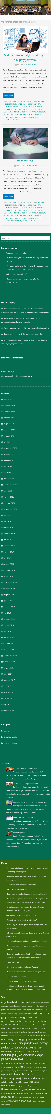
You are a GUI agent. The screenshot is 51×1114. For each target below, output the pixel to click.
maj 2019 (7, 540)
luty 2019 (7, 558)
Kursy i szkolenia (10, 737)
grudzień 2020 (9, 503)
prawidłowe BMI (16, 1067)
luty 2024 (7, 442)
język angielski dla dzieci (25, 1032)
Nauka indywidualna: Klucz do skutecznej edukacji (26, 972)
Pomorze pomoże (19, 833)
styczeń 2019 (8, 564)
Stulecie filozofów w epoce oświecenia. (21, 885)
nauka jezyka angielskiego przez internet (22, 1057)
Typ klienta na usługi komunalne (25, 784)
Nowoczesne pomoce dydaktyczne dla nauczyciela (23, 334)
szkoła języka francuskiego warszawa (26, 1086)
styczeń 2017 (8, 711)
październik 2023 (10, 448)
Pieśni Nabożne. (12, 962)
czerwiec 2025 (9, 412)
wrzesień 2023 (9, 454)
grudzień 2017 (9, 643)
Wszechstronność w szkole (16, 253)
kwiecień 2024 (9, 436)
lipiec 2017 (7, 674)
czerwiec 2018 (9, 607)
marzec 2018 (8, 625)
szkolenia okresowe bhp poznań (15, 1082)
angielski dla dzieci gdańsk (15, 1002)
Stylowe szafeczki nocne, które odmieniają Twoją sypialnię (26, 328)
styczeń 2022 (8, 479)
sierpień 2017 (8, 668)
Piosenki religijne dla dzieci (21, 114)
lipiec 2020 (7, 515)
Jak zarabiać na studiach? (16, 274)
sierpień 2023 (8, 460)
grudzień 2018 (9, 570)
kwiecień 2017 (9, 692)
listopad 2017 (8, 650)
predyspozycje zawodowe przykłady (35, 1067)
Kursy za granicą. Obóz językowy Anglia (22, 981)
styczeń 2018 (8, 637)
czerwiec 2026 (9, 405)
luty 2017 (7, 704)
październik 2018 (10, 582)
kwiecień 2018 (9, 619)
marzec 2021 (8, 497)
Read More (8, 96)
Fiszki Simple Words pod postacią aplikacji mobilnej (26, 941)
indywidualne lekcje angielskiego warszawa (30, 1028)
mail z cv (26, 1051)
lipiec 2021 (7, 491)
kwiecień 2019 (9, 546)
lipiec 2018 (7, 601)
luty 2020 (7, 521)
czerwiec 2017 (9, 680)
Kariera (6, 731)
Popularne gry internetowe (23, 817)
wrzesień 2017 (9, 662)
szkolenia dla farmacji (34, 1078)
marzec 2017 (8, 698)
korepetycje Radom (12, 109)
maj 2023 (7, 473)
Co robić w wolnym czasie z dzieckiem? (21, 920)
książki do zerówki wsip (17, 1036)
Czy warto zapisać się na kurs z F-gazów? (22, 967)
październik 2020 (10, 509)
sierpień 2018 (8, 595)
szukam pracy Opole (12, 221)
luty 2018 (7, 631)
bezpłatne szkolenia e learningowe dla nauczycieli (25, 1010)
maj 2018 (7, 613)
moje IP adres (19, 112)
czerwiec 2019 (9, 534)
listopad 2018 (8, 576)
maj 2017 (7, 686)
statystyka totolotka (16, 117)
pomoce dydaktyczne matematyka (24, 1063)
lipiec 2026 (7, 399)
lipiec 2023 (7, 466)
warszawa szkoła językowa (22, 1097)
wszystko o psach (11, 120)
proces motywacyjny (8, 1071)
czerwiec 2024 (9, 430)
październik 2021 (10, 485)
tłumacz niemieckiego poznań (12, 1093)
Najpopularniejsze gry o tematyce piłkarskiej (30, 802)
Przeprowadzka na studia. (16, 976)
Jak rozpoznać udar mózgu (32, 107)
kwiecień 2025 (9, 418)
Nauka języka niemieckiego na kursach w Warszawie (27, 894)
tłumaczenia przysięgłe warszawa (23, 1089)
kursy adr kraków (34, 1035)
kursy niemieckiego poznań (22, 1047)
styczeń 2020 (8, 527)
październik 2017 (10, 656)
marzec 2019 (8, 552)
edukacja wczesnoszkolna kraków (30, 1025)
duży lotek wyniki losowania (25, 104)
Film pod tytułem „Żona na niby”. (25, 768)
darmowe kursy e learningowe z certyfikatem (21, 1013)
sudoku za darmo (33, 117)
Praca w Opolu (25, 161)
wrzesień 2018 (9, 589)
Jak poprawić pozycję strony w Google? (21, 915)
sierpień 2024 (8, 424)
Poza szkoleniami (10, 743)
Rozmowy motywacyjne (24, 1071)
